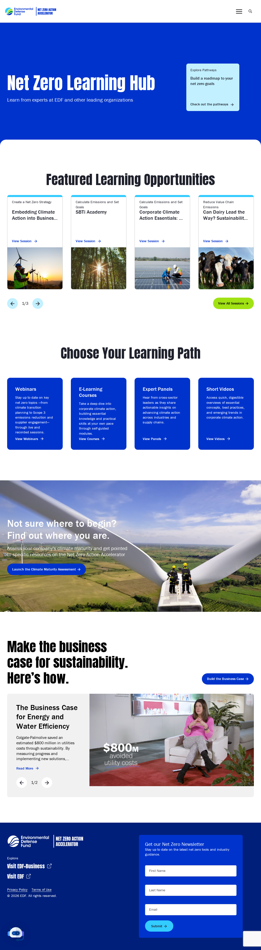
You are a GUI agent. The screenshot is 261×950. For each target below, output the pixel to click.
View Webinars (26, 438)
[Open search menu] (250, 11)
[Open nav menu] (239, 11)
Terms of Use (41, 889)
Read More (24, 768)
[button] (16, 934)
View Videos (215, 438)
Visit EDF (16, 875)
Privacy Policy (17, 889)
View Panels (152, 438)
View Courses (89, 438)
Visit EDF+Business (26, 865)
